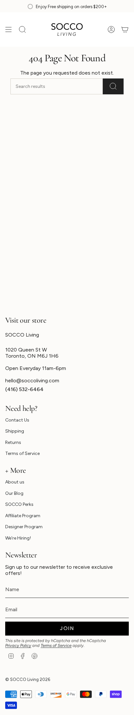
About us (14, 482)
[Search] (113, 86)
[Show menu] (8, 29)
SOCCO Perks (19, 504)
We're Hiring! (18, 538)
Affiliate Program (22, 515)
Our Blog (14, 493)
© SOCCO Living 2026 (27, 679)
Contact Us (17, 420)
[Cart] (125, 29)
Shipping (14, 431)
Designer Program (24, 527)
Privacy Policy (18, 645)
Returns (13, 442)
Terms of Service (22, 453)
